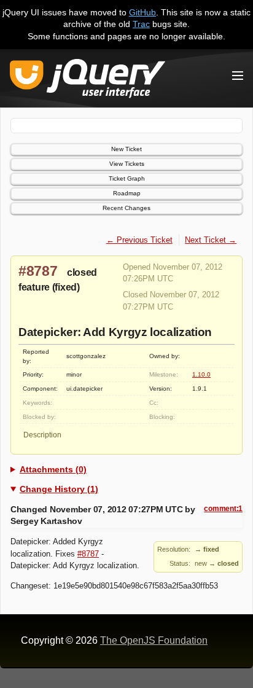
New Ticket (126, 149)
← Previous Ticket (139, 239)
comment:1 (223, 508)
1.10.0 (201, 374)
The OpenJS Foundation (154, 640)
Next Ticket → (210, 239)
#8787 (38, 271)
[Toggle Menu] (237, 75)
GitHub (142, 12)
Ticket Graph (127, 178)
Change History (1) (59, 489)
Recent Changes (126, 208)
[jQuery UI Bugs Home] (87, 81)
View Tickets (126, 163)
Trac (141, 24)
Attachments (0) (53, 469)
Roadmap (127, 193)
